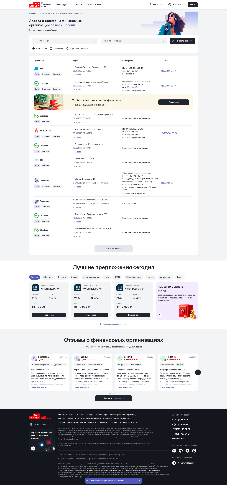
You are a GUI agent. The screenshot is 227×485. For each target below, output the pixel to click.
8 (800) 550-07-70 (168, 71)
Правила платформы (116, 454)
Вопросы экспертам (111, 418)
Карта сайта (62, 415)
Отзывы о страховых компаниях (88, 418)
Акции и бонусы (102, 415)
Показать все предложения (111, 324)
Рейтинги (61, 418)
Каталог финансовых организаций (123, 415)
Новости (80, 415)
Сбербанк (44, 83)
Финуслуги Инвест (185, 463)
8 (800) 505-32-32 (180, 419)
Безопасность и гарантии (68, 422)
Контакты (92, 422)
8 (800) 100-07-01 (168, 183)
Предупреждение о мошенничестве (71, 454)
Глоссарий (90, 415)
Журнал (72, 415)
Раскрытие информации (96, 454)
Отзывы (70, 418)
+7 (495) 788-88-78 (169, 133)
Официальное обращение (108, 422)
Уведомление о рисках (129, 422)
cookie (101, 481)
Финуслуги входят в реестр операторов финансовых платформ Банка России (88, 459)
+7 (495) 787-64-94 (181, 434)
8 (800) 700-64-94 (180, 424)
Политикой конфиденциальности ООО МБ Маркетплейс (142, 470)
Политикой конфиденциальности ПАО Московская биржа (102, 470)
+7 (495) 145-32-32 (181, 429)
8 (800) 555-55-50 (168, 86)
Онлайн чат (178, 438)
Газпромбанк (46, 181)
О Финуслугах (125, 418)
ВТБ (41, 68)
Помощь (83, 422)
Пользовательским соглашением (70, 470)
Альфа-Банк (45, 131)
